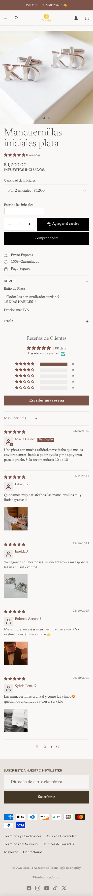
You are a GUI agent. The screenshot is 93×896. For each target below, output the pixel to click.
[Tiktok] (55, 888)
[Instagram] (38, 888)
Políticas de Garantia (58, 844)
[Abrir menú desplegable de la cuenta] (76, 17)
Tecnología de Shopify (65, 867)
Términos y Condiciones (22, 836)
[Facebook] (29, 888)
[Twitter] (64, 888)
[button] (15, 155)
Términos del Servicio (21, 844)
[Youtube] (47, 888)
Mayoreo (11, 852)
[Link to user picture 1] (16, 519)
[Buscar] (16, 17)
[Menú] (5, 18)
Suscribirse (46, 797)
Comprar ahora (47, 238)
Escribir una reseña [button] (46, 400)
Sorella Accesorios (36, 867)
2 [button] (45, 747)
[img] (14, 432)
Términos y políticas (46, 877)
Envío (8, 321)
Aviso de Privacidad (61, 836)
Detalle (10, 281)
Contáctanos (32, 852)
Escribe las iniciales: (19, 205)
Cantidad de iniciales (20, 181)
